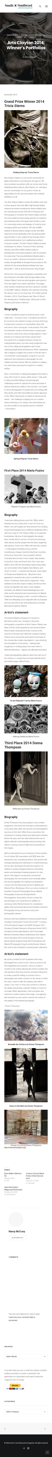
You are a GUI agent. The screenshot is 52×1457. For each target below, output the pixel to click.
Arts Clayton (40, 35)
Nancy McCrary (30, 57)
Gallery (25, 35)
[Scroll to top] (47, 1452)
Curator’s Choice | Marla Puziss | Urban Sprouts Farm (35, 1176)
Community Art (21, 37)
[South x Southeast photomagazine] (18, 6)
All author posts (17, 1237)
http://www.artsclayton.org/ (15, 1147)
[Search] (39, 6)
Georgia (31, 35)
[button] (46, 6)
